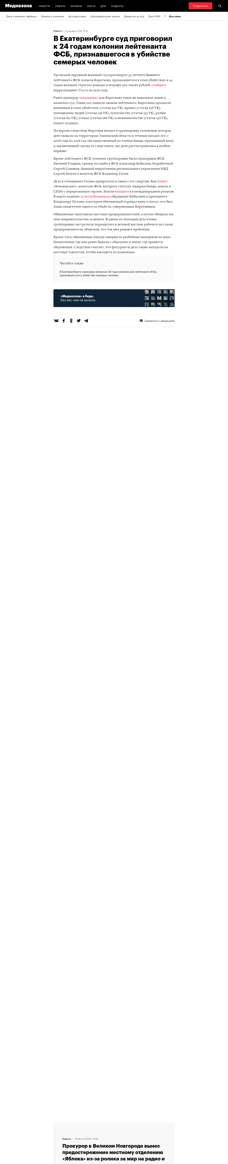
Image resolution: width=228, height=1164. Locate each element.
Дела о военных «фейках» (21, 16)
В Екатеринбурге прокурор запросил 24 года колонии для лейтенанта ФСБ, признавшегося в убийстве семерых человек (108, 273)
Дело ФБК (154, 16)
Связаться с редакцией (159, 320)
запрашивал (88, 97)
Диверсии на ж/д (134, 16)
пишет (162, 181)
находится (123, 191)
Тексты (91, 5)
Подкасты (117, 5)
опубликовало (99, 196)
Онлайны (76, 5)
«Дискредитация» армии (105, 16)
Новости (44, 5)
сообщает (158, 85)
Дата (103, 5)
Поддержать (200, 5)
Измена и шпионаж (52, 16)
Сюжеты (60, 5)
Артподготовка (77, 16)
